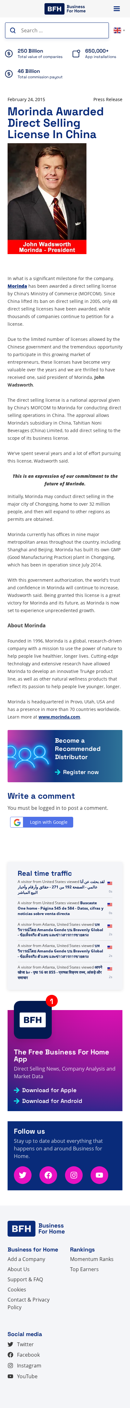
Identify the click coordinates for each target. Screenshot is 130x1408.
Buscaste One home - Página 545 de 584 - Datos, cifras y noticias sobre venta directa (60, 908)
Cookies (17, 1289)
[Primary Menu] (117, 8)
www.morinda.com (59, 717)
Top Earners (84, 1269)
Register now (81, 772)
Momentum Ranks (92, 1259)
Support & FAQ (25, 1279)
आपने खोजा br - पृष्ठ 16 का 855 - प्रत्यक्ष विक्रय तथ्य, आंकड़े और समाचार (60, 972)
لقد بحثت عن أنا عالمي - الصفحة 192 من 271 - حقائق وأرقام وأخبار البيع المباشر (61, 887)
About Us (19, 1269)
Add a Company (26, 1259)
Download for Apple (49, 1090)
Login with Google (49, 822)
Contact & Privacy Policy (29, 1303)
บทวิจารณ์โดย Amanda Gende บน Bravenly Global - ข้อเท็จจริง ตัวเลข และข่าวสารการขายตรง (60, 930)
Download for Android (52, 1101)
